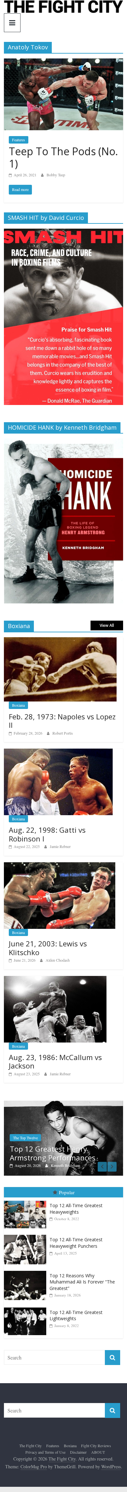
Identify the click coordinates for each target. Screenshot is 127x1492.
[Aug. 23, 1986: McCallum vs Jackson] (55, 979)
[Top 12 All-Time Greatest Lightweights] (26, 1308)
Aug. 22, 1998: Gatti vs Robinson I (47, 834)
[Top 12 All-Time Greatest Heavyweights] (26, 1201)
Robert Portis (62, 733)
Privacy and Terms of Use (45, 1452)
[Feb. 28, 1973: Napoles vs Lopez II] (60, 641)
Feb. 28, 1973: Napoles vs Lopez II (62, 721)
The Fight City (30, 1445)
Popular (67, 1192)
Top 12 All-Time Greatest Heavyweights (76, 1209)
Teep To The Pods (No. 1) (63, 157)
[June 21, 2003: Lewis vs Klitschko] (59, 866)
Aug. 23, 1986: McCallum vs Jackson (55, 1061)
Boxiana (18, 705)
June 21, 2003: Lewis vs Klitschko (48, 948)
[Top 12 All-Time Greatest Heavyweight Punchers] (26, 1235)
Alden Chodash (58, 960)
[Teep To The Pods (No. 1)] (63, 62)
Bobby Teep (56, 174)
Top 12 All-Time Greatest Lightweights (76, 1315)
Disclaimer (78, 1452)
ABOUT (98, 1452)
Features (18, 139)
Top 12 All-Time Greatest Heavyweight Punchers (76, 1243)
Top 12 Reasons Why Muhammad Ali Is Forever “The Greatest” (82, 1281)
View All (107, 625)
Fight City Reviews (96, 1445)
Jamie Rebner (60, 846)
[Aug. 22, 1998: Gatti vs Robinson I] (58, 752)
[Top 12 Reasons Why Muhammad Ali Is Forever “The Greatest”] (26, 1271)
